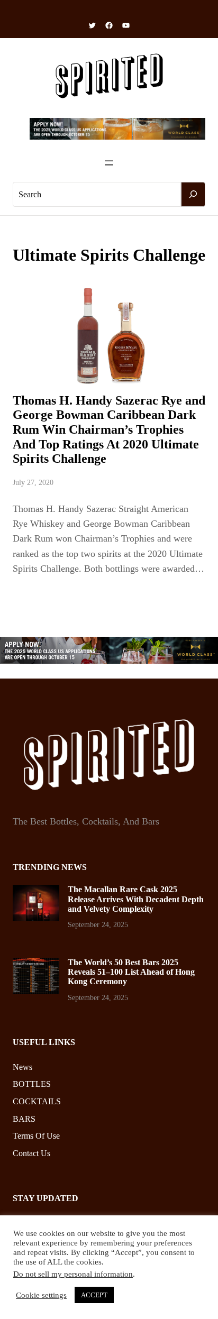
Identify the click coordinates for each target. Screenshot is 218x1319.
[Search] (193, 194)
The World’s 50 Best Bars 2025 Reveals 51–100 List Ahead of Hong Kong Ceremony (131, 972)
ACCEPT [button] (94, 1295)
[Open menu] (109, 163)
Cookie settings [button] (41, 1295)
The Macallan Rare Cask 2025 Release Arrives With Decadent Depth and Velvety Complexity (136, 899)
